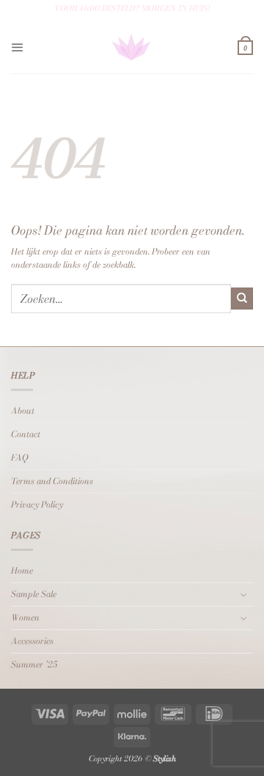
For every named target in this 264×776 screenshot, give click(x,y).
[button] (17, 47)
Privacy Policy (37, 504)
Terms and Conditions (52, 481)
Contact (25, 434)
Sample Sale (33, 594)
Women (25, 617)
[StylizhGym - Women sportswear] (131, 47)
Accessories (32, 641)
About (22, 410)
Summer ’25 (34, 664)
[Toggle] (244, 594)
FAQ (19, 457)
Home (22, 570)
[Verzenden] (242, 299)
